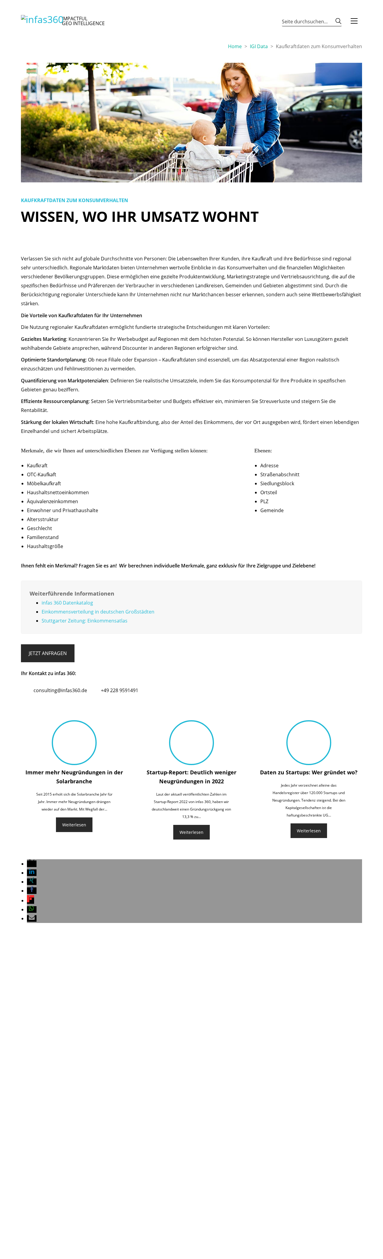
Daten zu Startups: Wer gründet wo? (309, 772)
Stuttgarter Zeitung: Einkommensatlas (84, 620)
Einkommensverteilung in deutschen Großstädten (98, 611)
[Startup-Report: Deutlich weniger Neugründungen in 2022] (191, 742)
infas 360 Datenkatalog (67, 602)
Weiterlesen (74, 825)
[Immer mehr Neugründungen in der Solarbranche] (74, 742)
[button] (354, 21)
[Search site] (338, 22)
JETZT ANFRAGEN (48, 653)
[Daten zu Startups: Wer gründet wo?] (309, 742)
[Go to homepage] (42, 21)
